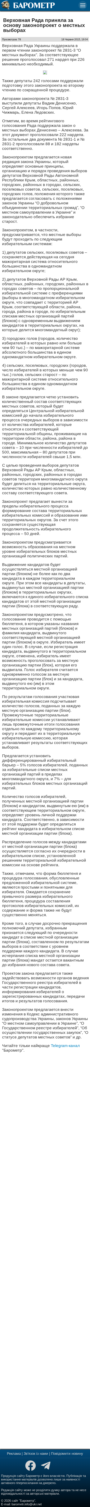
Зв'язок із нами (36, 1454)
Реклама (14, 1454)
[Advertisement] (45, 1250)
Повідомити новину (67, 1454)
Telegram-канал (65, 1045)
